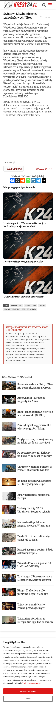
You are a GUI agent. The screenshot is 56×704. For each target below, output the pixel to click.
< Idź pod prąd (13, 168)
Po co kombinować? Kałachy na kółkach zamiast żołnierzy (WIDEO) (34, 456)
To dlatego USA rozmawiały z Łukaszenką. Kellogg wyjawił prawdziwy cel (34, 580)
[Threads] (44, 180)
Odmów (28, 698)
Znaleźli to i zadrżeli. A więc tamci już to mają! (34, 538)
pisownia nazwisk (12, 309)
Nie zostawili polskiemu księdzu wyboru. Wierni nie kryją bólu (33, 525)
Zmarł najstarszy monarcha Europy (33, 496)
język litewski (16, 305)
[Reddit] (22, 180)
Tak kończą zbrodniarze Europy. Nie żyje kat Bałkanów (35, 620)
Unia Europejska (29, 309)
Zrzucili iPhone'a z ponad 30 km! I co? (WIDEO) (34, 564)
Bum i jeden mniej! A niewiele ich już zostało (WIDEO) (35, 413)
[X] (17, 180)
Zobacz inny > (44, 168)
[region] (28, 671)
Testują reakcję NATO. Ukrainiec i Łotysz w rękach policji (33, 511)
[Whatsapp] (28, 180)
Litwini (42, 305)
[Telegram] (38, 180)
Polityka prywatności (31, 683)
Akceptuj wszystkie (28, 691)
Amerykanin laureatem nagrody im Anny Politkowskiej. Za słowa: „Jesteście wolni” (31, 402)
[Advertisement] (28, 140)
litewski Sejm (30, 305)
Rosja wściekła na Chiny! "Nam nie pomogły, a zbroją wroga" (35, 386)
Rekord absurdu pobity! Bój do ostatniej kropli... (35, 551)
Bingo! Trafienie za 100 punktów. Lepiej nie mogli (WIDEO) (32, 594)
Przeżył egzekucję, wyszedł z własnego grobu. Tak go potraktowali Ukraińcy (34, 428)
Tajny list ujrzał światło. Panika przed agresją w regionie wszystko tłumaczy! (34, 608)
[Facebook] (12, 180)
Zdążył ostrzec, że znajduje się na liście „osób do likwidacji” (35, 440)
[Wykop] (33, 180)
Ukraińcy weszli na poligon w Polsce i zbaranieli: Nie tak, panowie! (34, 470)
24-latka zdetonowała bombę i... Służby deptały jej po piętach (34, 484)
